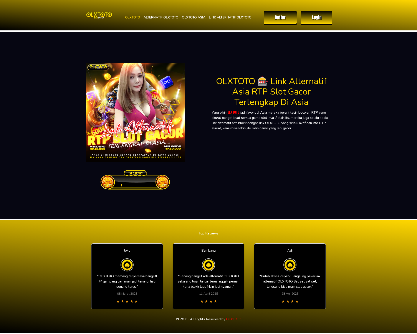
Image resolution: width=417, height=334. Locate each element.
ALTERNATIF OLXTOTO (161, 17)
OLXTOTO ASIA (193, 17)
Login (316, 17)
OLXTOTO (132, 17)
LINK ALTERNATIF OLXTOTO (230, 17)
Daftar (280, 17)
